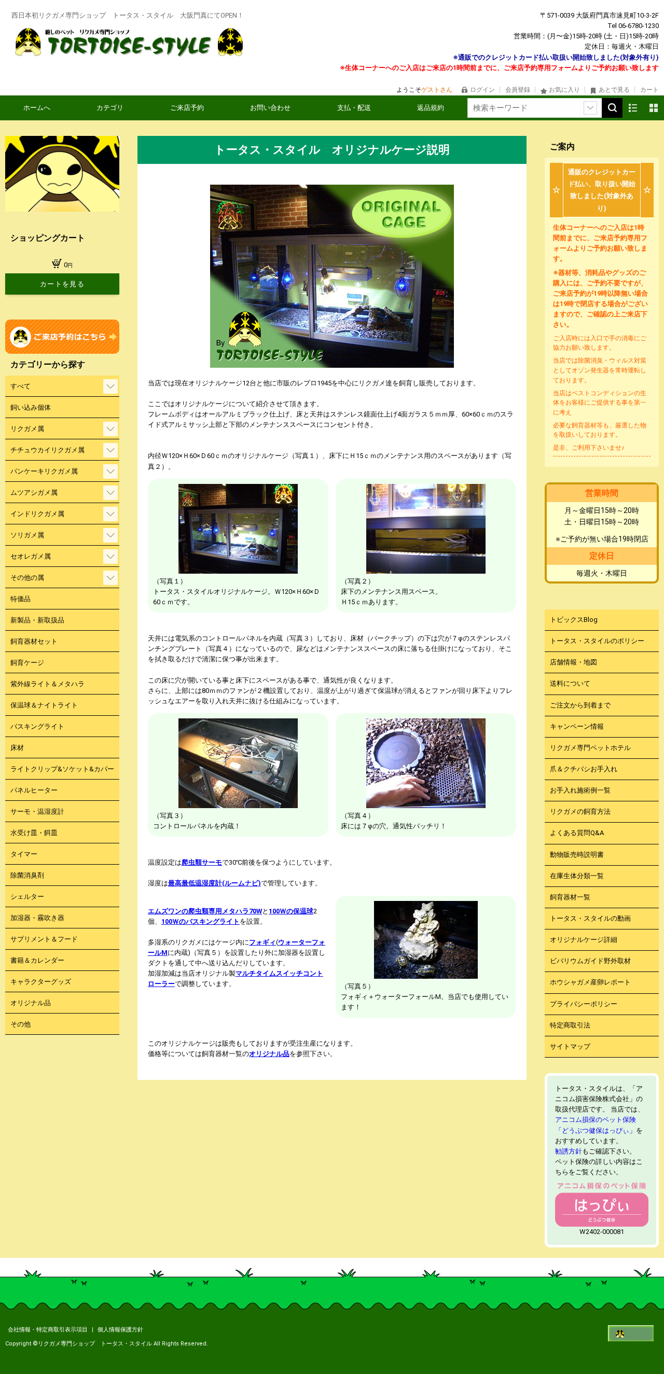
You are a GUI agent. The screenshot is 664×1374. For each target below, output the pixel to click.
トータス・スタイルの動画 (590, 918)
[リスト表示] (632, 108)
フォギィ (262, 942)
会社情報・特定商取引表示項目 (48, 1329)
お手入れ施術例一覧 (580, 790)
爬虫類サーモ (202, 862)
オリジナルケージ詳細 (583, 939)
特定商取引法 (570, 1025)
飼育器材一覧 (570, 897)
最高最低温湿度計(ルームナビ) (214, 883)
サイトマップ (570, 1046)
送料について (570, 683)
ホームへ (36, 108)
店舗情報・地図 (573, 662)
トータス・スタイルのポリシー (597, 641)
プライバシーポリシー (583, 1004)
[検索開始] (612, 108)
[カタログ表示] (653, 108)
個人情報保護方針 (120, 1329)
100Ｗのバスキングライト (200, 921)
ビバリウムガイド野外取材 (590, 961)
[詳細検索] (590, 108)
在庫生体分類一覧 (577, 876)
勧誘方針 (568, 1151)
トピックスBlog (574, 619)
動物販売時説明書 (577, 854)
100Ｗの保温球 (291, 911)
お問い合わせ (270, 108)
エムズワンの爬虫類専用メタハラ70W (205, 911)
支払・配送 (354, 108)
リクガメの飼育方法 (580, 811)
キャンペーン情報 (577, 726)
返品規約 (430, 108)
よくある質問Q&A (577, 833)
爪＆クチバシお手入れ (583, 769)
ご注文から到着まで (580, 705)
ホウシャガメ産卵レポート (590, 982)
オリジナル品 (269, 1054)
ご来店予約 (187, 108)
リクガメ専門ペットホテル (590, 748)
